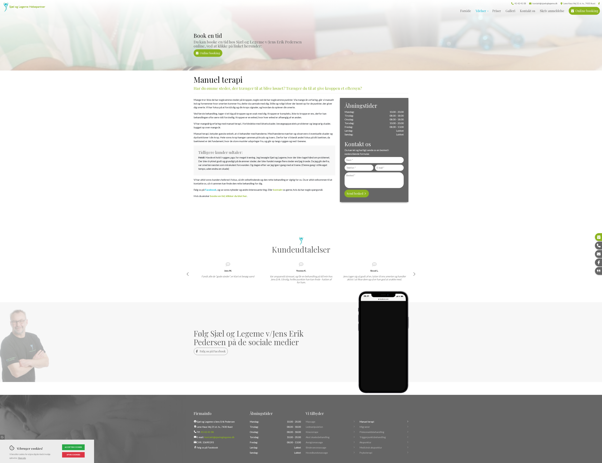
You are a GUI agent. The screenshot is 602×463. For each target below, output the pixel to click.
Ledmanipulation (314, 426)
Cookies (2, 437)
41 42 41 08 (520, 3)
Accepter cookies (73, 447)
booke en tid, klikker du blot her (228, 195)
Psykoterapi (365, 452)
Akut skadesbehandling (318, 437)
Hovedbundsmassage (317, 452)
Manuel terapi (366, 421)
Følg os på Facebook (212, 351)
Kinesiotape (312, 432)
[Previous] (188, 274)
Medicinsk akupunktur (370, 447)
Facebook (211, 189)
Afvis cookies (73, 455)
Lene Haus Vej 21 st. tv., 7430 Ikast (579, 3)
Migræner (364, 426)
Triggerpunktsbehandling (372, 437)
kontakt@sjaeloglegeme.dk (545, 3)
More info (22, 458)
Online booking (210, 53)
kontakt (278, 189)
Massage (310, 421)
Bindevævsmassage (316, 447)
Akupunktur (365, 442)
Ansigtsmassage (314, 442)
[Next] (414, 274)
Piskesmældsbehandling (371, 432)
